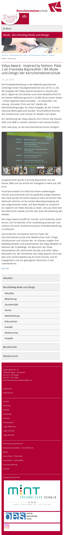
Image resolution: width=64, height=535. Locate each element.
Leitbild (6, 410)
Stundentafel (11, 304)
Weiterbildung (12, 315)
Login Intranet (8, 431)
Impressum (7, 388)
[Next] (57, 48)
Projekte (51, 55)
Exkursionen (11, 321)
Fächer (8, 310)
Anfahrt (6, 401)
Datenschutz (8, 392)
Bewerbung (11, 298)
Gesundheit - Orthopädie (13, 460)
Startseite (4, 55)
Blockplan (7, 405)
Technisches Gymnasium (13, 443)
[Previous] (51, 48)
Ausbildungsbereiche (15, 55)
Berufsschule (10, 346)
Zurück (5, 268)
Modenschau (11, 332)
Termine (6, 418)
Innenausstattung (10, 464)
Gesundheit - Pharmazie (12, 456)
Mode (25, 55)
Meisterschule (10, 356)
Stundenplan (8, 422)
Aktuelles (8, 278)
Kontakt (9, 327)
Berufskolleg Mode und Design (38, 55)
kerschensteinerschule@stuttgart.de (17, 380)
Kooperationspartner (11, 477)
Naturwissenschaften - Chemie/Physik (18, 448)
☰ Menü (7, 28)
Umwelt (6, 469)
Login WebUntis (9, 426)
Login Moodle (8, 435)
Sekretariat (7, 414)
